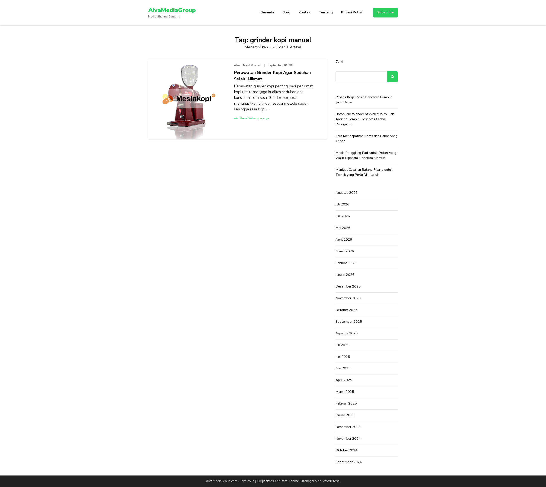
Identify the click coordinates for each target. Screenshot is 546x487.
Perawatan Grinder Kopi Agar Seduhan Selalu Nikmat (272, 76)
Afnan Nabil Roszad (247, 65)
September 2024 (348, 462)
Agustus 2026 (346, 192)
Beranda (267, 12)
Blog (286, 12)
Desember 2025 (348, 286)
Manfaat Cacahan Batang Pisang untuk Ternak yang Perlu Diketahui (364, 172)
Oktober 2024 (346, 450)
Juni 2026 (342, 216)
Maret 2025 (344, 391)
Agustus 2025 (346, 333)
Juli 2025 (342, 345)
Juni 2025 (342, 356)
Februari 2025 (346, 403)
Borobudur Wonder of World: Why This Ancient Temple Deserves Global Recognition (365, 119)
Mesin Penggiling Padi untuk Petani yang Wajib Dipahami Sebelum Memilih (365, 155)
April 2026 (343, 239)
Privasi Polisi (351, 12)
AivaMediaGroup (172, 10)
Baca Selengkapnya (254, 118)
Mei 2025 (342, 368)
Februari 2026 (346, 263)
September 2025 (348, 321)
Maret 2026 (344, 251)
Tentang (326, 12)
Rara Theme (289, 481)
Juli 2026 (342, 204)
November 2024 (348, 438)
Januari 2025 (344, 415)
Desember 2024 (348, 427)
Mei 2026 (342, 227)
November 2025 (348, 298)
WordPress (331, 481)
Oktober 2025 (346, 310)
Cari (339, 62)
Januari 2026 (344, 274)
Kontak (304, 12)
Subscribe (385, 12)
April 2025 (343, 380)
